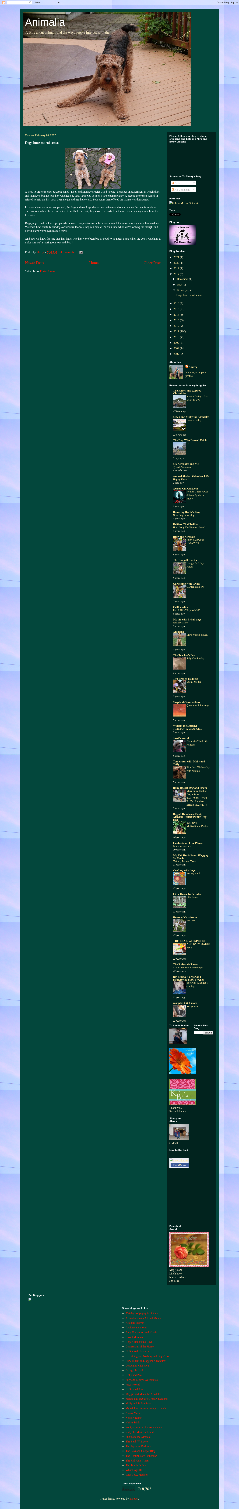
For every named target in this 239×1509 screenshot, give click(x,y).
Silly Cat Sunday (196, 658)
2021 (177, 257)
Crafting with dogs (184, 870)
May (180, 284)
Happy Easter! (181, 479)
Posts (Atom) (47, 271)
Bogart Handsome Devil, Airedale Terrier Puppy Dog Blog (189, 816)
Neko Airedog (134, 1417)
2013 (177, 320)
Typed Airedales (182, 467)
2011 (177, 331)
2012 (177, 325)
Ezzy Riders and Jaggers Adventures (146, 1360)
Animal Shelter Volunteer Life (191, 476)
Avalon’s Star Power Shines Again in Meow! (197, 495)
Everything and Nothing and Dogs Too (147, 1356)
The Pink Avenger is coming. (198, 984)
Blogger (133, 1498)
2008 (177, 348)
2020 (177, 262)
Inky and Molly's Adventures (142, 1380)
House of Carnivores (185, 917)
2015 (177, 309)
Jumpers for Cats (182, 846)
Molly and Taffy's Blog (138, 1403)
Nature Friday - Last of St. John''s (197, 397)
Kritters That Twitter (185, 524)
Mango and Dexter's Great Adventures (147, 1398)
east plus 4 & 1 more (185, 1003)
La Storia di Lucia (136, 1389)
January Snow (180, 622)
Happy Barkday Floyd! (195, 564)
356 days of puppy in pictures (142, 1313)
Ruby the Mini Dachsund (140, 1432)
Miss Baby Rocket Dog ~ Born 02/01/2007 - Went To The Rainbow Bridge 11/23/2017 (197, 797)
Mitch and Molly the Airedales (191, 417)
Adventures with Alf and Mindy (143, 1318)
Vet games (192, 1006)
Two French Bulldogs (185, 679)
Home (94, 262)
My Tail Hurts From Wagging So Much (190, 856)
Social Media (194, 681)
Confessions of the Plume (188, 843)
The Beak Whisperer (137, 1441)
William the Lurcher (185, 726)
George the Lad (134, 1370)
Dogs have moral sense (42, 142)
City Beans (192, 897)
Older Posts (152, 262)
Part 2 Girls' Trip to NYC (186, 610)
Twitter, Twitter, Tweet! (185, 861)
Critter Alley (180, 607)
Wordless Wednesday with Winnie (198, 768)
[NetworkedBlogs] (179, 1164)
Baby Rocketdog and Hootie (141, 1332)
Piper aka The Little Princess (197, 742)
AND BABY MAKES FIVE (198, 945)
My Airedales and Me (186, 464)
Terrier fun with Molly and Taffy (189, 762)
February (182, 290)
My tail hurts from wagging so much (146, 1408)
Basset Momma (134, 1337)
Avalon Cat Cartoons (185, 488)
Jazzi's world (133, 1384)
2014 (177, 314)
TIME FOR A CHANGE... (187, 728)
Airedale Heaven (135, 1322)
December (183, 279)
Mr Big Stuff (193, 873)
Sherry (193, 367)
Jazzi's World (181, 738)
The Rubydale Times (185, 964)
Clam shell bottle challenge (188, 967)
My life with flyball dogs (187, 619)
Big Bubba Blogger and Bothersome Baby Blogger (188, 978)
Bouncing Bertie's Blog (186, 512)
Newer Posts (34, 262)
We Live (191, 920)
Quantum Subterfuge (198, 705)
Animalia (45, 22)
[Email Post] (80, 252)
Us (188, 443)
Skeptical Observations (186, 702)
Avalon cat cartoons (136, 1327)
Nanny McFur (133, 1413)
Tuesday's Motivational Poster (197, 824)
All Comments (182, 189)
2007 (177, 354)
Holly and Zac (134, 1375)
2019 (177, 268)
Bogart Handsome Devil (139, 1341)
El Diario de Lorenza (137, 1351)
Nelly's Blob (132, 1422)
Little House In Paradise (187, 894)
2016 (177, 303)
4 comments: (68, 252)
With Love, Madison (137, 1474)
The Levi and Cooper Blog (141, 1451)
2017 (177, 274)
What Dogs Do (134, 1470)
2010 (177, 337)
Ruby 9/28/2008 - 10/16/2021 (196, 541)
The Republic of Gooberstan (141, 1455)
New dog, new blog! (184, 515)
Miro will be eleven (197, 634)
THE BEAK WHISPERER (189, 941)
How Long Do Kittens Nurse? (189, 527)
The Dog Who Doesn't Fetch (190, 440)
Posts (177, 183)
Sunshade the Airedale (138, 1436)
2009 (177, 342)
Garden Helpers (195, 586)
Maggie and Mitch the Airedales (143, 1394)
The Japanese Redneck (138, 1446)
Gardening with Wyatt (186, 584)
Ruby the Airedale (184, 537)
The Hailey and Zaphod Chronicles (187, 391)
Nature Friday (194, 420)
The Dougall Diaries (185, 560)
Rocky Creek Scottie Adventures (144, 1427)
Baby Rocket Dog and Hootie (190, 788)
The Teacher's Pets (184, 655)
